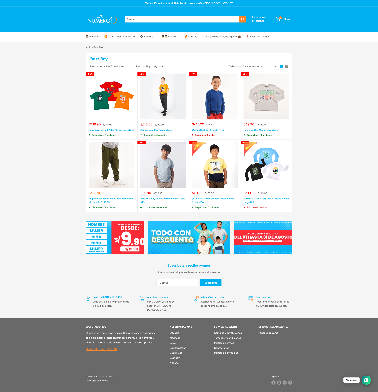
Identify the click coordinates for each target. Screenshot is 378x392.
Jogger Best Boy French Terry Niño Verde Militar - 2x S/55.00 (111, 200)
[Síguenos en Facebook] (273, 382)
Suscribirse (211, 282)
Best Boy (98, 47)
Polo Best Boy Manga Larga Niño (261, 130)
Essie (173, 342)
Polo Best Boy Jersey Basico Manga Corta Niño (162, 200)
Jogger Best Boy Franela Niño (156, 130)
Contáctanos (221, 347)
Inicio (88, 47)
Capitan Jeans (178, 347)
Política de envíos (224, 342)
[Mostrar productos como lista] (286, 66)
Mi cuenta (258, 20)
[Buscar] (242, 19)
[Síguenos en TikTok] (290, 382)
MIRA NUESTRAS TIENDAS (101, 348)
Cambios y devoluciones (228, 332)
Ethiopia (174, 332)
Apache (174, 362)
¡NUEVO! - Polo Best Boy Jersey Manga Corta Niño (213, 200)
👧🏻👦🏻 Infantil (168, 36)
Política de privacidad (226, 352)
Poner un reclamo (268, 332)
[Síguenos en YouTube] (285, 382)
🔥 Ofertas (191, 36)
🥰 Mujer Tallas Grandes (118, 36)
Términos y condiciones (227, 337)
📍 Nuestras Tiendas (257, 36)
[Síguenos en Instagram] (279, 382)
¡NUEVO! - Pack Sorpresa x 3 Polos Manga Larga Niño (266, 200)
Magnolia (175, 337)
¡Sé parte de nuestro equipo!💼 (223, 36)
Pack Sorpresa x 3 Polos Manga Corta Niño (111, 130)
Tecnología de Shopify (97, 380)
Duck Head (176, 352)
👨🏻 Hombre (146, 36)
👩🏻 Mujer (91, 36)
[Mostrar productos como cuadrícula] (281, 66)
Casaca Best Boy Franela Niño (208, 130)
